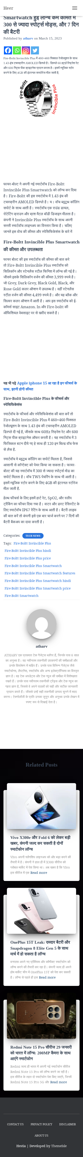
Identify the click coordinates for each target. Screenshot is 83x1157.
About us (41, 1135)
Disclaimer (67, 1124)
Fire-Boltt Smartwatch (22, 595)
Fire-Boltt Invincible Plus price (28, 558)
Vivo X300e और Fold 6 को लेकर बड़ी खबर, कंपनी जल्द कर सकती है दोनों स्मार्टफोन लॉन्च (40, 843)
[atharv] (41, 623)
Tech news (33, 535)
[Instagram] (26, 50)
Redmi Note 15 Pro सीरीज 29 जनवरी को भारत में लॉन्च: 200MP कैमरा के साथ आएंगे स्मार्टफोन (41, 1053)
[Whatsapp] (17, 50)
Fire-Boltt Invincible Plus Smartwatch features (40, 573)
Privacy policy (41, 1124)
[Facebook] (8, 50)
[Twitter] (35, 50)
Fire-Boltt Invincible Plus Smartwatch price (38, 588)
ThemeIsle (59, 1146)
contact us (15, 1124)
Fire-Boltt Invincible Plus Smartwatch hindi (38, 580)
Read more (38, 872)
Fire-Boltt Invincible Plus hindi (28, 550)
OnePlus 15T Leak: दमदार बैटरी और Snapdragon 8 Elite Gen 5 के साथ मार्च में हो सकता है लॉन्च (40, 948)
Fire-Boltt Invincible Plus (32, 543)
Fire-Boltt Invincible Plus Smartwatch (33, 566)
